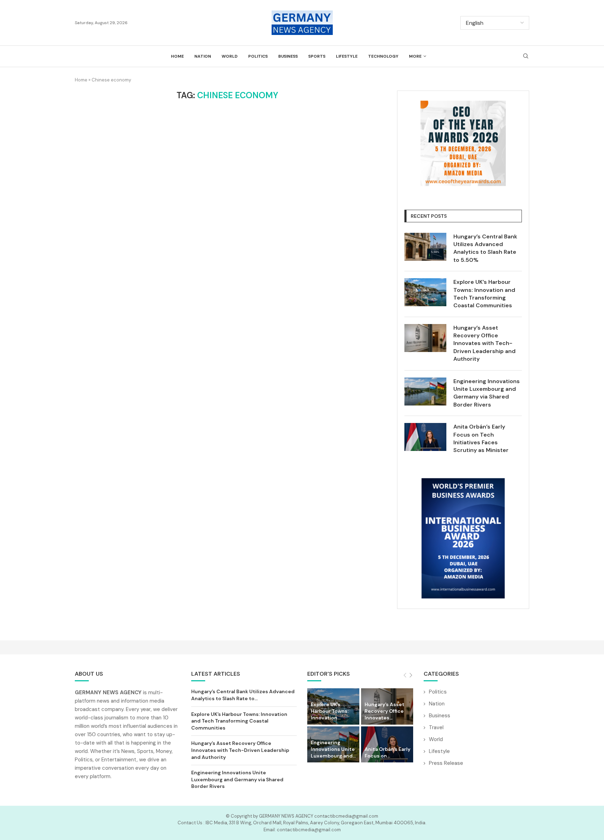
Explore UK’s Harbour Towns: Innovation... (329, 711)
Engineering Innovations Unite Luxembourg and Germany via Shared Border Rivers (486, 393)
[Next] (411, 676)
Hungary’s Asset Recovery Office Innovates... (384, 711)
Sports (316, 56)
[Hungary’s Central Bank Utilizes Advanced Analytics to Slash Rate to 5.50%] (425, 247)
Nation (202, 56)
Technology (383, 56)
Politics (258, 56)
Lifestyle (347, 56)
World (230, 56)
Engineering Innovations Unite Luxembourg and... (333, 749)
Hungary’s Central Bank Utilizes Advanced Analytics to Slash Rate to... (243, 695)
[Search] (525, 56)
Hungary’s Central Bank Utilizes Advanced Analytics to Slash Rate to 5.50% (485, 248)
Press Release (446, 763)
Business (288, 56)
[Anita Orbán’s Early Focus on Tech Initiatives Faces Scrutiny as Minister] (425, 437)
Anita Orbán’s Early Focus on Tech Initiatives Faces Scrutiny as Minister (481, 438)
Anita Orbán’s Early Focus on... (387, 752)
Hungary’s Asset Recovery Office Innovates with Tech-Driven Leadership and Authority (484, 343)
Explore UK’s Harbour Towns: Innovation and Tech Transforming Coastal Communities (484, 293)
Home (177, 56)
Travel (436, 727)
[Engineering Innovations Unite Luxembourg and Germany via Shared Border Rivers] (425, 391)
